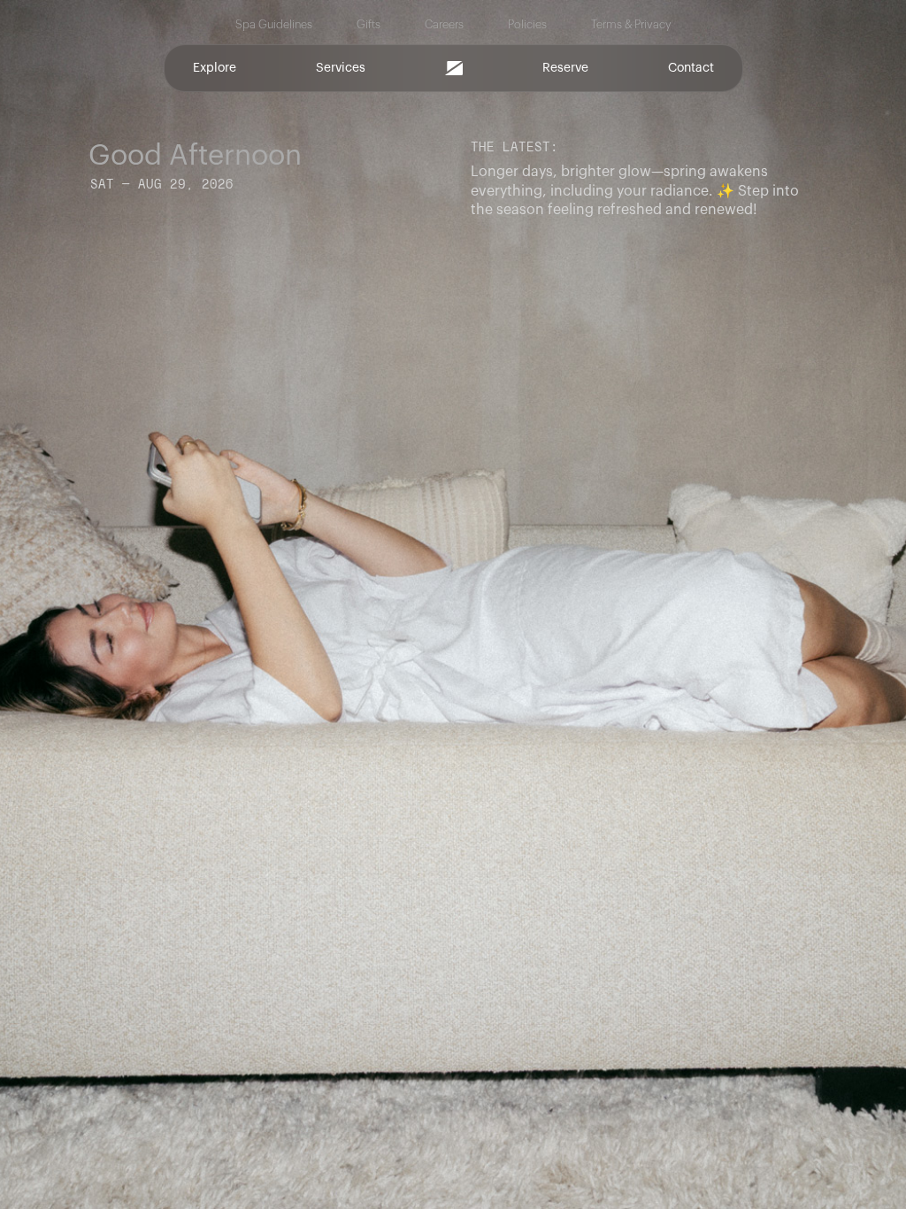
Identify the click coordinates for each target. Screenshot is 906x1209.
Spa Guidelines (273, 24)
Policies (527, 24)
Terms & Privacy (631, 24)
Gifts (368, 24)
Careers (444, 24)
